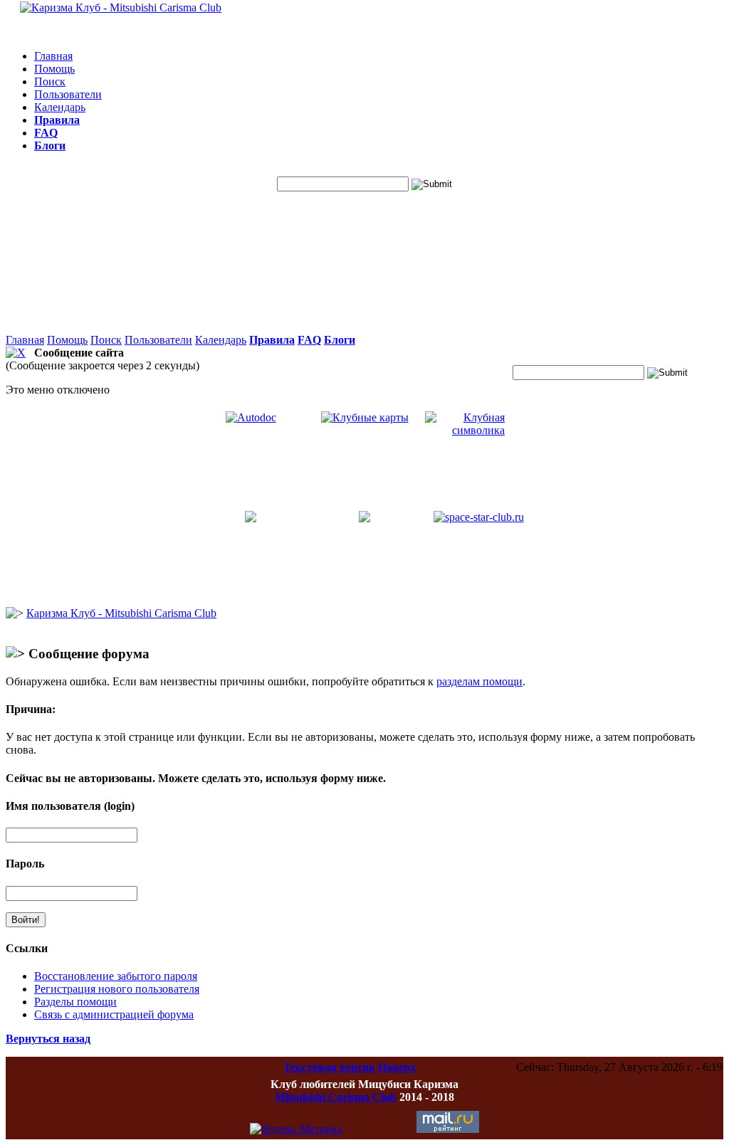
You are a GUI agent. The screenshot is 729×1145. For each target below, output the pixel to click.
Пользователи (68, 94)
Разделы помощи (75, 1002)
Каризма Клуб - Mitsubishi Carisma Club (121, 613)
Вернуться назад (48, 1039)
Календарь (59, 107)
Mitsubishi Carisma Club (336, 1097)
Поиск (49, 81)
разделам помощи (479, 681)
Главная (53, 56)
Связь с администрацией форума (114, 1014)
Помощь (54, 69)
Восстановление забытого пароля (115, 976)
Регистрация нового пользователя (116, 989)
